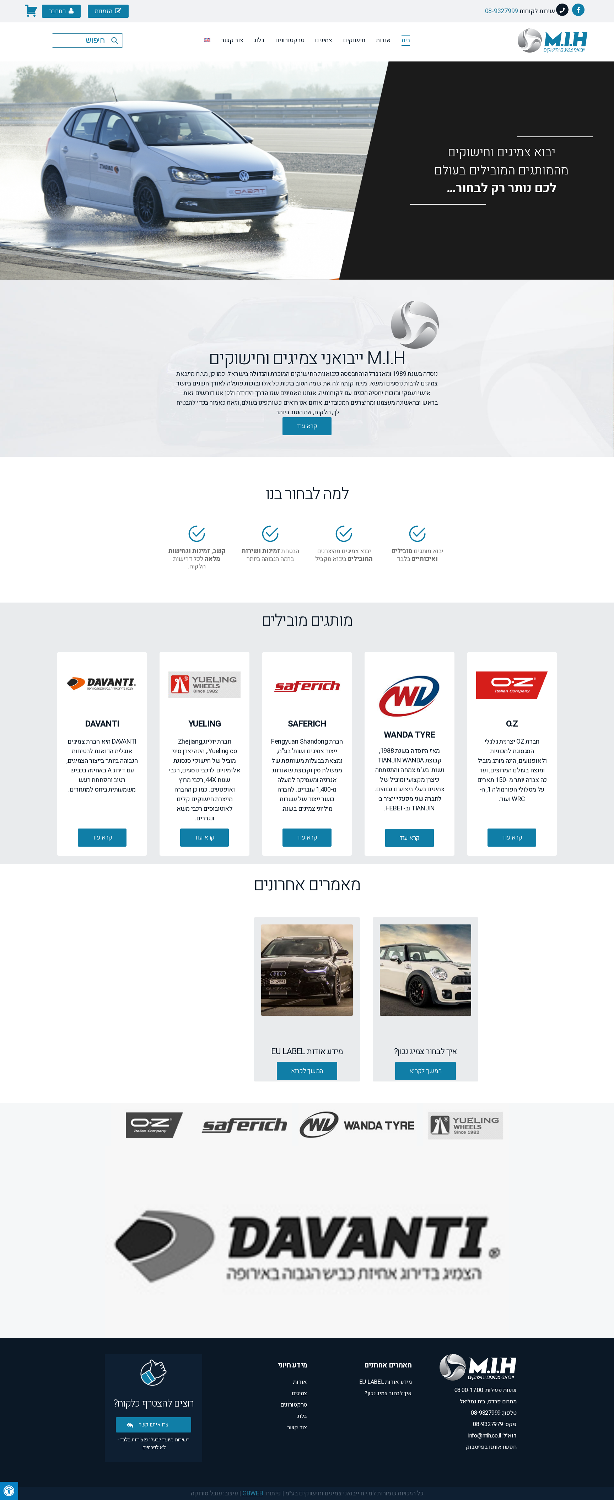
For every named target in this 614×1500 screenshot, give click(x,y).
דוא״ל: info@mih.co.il (492, 1435)
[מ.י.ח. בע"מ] (552, 57)
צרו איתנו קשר (153, 1425)
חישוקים (354, 40)
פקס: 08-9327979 (494, 1424)
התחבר (58, 11)
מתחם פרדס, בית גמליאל (488, 1401)
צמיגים (323, 40)
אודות (383, 40)
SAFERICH (559, 70)
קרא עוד (512, 837)
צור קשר (232, 40)
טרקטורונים (289, 40)
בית (406, 40)
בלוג (259, 40)
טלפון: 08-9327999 (493, 1413)
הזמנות (104, 11)
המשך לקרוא (425, 1071)
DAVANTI (596, 70)
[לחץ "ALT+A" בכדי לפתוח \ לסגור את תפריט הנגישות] (9, 1491)
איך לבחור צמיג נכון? (388, 1393)
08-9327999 (501, 11)
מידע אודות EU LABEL (385, 1382)
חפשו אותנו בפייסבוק (491, 1447)
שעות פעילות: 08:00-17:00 (485, 1390)
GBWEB (252, 1493)
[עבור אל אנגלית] (207, 41)
